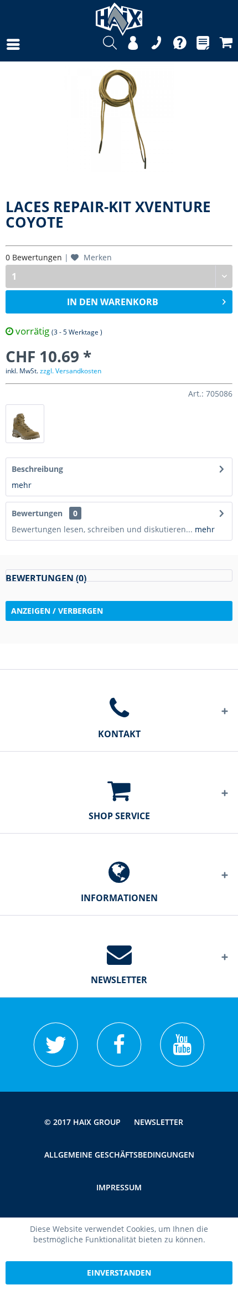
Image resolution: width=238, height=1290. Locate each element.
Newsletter (158, 1122)
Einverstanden (119, 1272)
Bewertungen (37, 513)
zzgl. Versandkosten (70, 371)
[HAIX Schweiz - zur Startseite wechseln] (119, 15)
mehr (22, 485)
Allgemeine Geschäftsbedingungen (119, 1154)
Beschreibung (37, 469)
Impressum (119, 1187)
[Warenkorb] (226, 44)
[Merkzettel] (203, 44)
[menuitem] (2, 44)
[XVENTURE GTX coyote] (25, 423)
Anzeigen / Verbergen (57, 610)
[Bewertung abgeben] (119, 575)
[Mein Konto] (133, 44)
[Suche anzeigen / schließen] (110, 44)
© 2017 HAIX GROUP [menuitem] (82, 1122)
